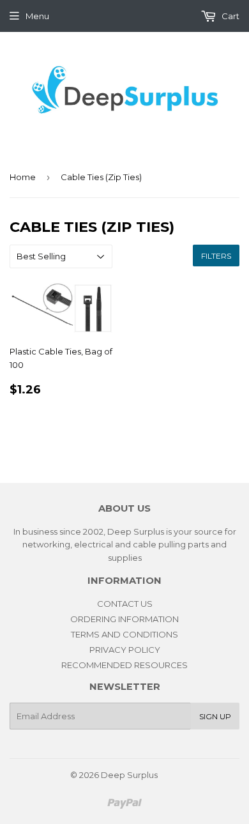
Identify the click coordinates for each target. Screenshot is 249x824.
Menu (37, 16)
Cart (229, 16)
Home (23, 177)
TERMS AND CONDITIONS (124, 634)
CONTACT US (125, 604)
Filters (216, 256)
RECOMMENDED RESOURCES (124, 665)
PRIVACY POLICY (124, 650)
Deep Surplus (129, 775)
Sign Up (215, 716)
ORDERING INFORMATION (124, 619)
